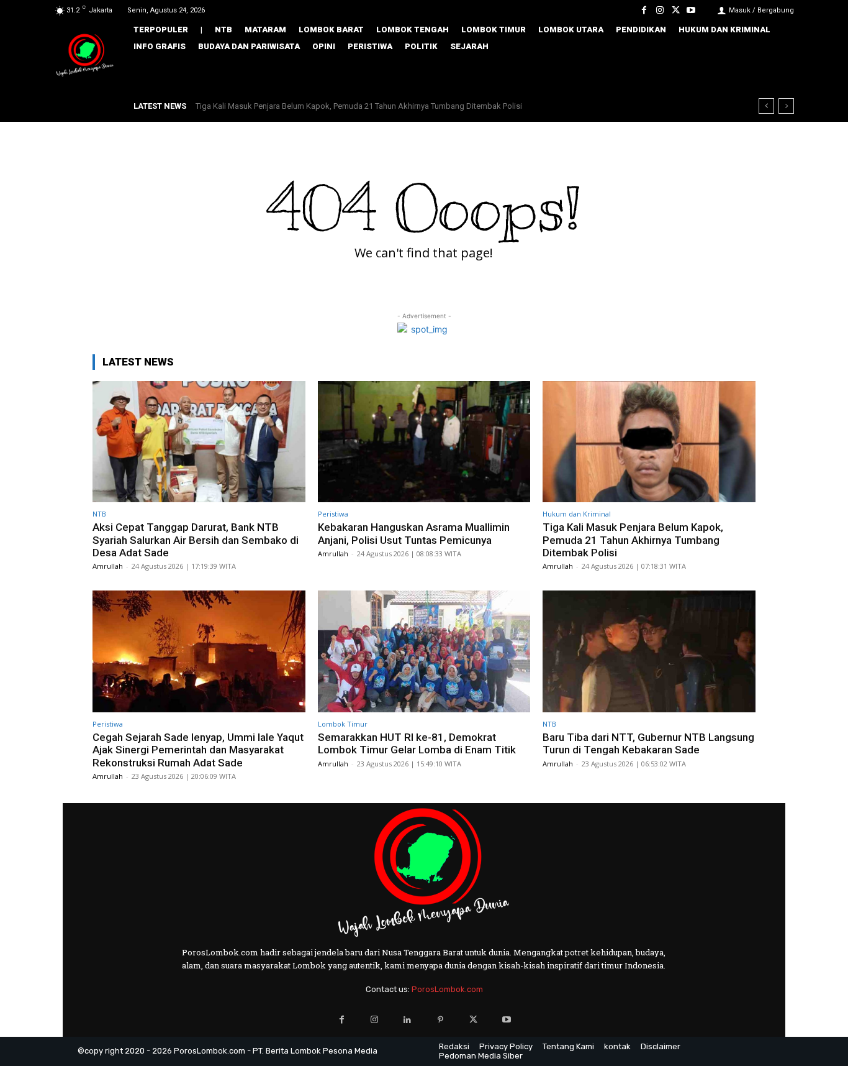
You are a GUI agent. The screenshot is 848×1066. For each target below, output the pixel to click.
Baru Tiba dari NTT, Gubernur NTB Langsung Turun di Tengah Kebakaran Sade (648, 743)
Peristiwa (333, 513)
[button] (776, 73)
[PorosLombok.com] (85, 56)
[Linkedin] (407, 1020)
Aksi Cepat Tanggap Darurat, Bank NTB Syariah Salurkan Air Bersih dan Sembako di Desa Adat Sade (195, 540)
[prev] (766, 106)
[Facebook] (644, 10)
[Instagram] (659, 10)
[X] (675, 10)
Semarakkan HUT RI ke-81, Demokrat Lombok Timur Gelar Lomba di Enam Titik (417, 743)
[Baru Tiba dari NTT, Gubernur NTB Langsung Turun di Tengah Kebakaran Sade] (649, 651)
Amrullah (107, 566)
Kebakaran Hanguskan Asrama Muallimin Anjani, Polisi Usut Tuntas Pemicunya (414, 533)
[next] (786, 106)
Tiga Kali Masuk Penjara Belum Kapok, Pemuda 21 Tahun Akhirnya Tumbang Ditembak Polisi (633, 540)
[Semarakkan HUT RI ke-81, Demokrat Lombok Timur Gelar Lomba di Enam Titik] (424, 651)
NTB (99, 513)
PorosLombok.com (447, 989)
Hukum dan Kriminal (577, 513)
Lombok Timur (343, 723)
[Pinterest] (440, 1020)
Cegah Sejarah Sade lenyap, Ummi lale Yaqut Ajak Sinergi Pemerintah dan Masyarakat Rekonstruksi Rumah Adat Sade (414, 106)
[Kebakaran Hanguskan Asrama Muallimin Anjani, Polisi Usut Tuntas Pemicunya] (424, 441)
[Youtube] (691, 10)
